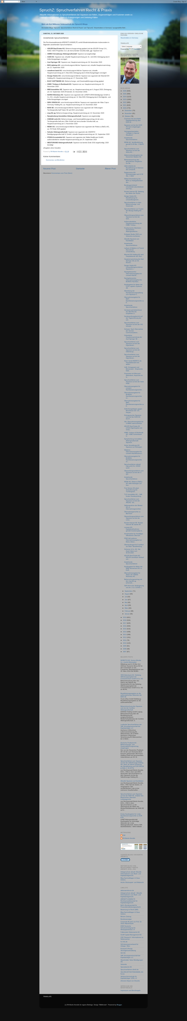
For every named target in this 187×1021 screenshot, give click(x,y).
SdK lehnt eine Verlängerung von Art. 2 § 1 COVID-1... (134, 586)
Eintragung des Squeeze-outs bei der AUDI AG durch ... (133, 417)
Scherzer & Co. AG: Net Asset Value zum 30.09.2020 (132, 551)
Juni (126, 599)
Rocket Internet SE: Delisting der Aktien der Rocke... (134, 192)
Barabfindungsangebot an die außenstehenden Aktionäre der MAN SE (131, 695)
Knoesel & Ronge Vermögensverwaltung (128, 949)
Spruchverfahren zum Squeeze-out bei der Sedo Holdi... (134, 381)
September (129, 591)
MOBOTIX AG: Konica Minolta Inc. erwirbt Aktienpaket (131, 661)
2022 (125, 102)
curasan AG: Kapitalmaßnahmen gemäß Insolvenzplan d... (133, 529)
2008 (125, 649)
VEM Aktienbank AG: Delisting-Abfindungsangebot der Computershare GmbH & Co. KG (132, 676)
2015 (125, 629)
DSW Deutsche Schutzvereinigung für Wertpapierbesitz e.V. (128, 927)
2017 (125, 623)
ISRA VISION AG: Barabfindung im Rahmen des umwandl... (133, 167)
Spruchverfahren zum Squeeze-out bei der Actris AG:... (132, 150)
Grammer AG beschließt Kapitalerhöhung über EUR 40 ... (132, 120)
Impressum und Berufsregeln (130, 990)
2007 (125, 651)
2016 (125, 626)
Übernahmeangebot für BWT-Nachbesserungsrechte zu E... (134, 299)
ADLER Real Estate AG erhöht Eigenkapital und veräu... (133, 428)
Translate (136, 49)
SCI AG (123, 953)
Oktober (128, 116)
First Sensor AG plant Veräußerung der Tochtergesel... (131, 489)
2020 (125, 108)
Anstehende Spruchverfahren (130, 138)
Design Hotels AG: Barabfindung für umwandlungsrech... (132, 197)
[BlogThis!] (80, 152)
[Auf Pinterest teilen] (86, 152)
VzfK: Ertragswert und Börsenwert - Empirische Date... (133, 369)
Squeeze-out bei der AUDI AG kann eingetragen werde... (133, 126)
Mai (126, 602)
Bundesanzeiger (126, 919)
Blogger (119, 1005)
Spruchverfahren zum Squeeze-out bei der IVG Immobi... (133, 324)
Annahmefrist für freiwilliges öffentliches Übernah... (133, 534)
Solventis (124, 964)
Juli (126, 597)
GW (124, 835)
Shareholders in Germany (129, 38)
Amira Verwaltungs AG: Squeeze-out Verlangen (133, 446)
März (127, 608)
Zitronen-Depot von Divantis (130, 981)
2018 (125, 620)
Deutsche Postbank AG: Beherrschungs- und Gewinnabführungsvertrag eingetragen (129, 745)
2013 (125, 634)
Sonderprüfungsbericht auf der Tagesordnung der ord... (133, 318)
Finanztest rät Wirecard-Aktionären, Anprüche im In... (133, 375)
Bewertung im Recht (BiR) (129, 909)
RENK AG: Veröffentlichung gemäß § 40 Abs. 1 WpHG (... (134, 144)
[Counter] (125, 861)
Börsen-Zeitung (126, 916)
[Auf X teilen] (82, 152)
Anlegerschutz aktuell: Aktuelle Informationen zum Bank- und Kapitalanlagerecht (131, 873)
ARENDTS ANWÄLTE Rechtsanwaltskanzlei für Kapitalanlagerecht (129, 900)
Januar (127, 614)
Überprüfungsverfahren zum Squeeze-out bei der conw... (134, 518)
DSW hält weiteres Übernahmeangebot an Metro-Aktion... (133, 540)
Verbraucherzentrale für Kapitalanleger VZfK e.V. (129, 977)
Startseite (80, 168)
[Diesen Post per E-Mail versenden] (78, 152)
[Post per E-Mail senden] (73, 151)
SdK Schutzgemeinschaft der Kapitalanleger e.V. (130, 956)
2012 (125, 637)
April (126, 605)
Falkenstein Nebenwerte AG (130, 932)
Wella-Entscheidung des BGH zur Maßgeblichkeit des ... (133, 180)
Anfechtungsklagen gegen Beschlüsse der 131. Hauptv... (133, 410)
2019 (125, 617)
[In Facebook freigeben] (84, 152)
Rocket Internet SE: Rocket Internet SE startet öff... (133, 523)
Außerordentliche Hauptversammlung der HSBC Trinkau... (133, 223)
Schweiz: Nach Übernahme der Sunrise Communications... (133, 330)
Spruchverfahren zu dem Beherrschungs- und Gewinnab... (132, 204)
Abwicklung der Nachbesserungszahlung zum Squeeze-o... (133, 292)
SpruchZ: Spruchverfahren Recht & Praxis (75, 10)
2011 (125, 640)
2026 (125, 91)
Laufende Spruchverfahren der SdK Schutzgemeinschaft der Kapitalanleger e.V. (131, 726)
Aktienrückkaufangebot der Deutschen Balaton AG (133, 156)
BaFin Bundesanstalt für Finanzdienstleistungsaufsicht (131, 906)
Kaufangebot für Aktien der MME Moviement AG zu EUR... (133, 568)
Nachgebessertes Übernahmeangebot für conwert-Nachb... (133, 273)
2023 (125, 99)
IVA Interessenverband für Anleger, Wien (129, 945)
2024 (125, 96)
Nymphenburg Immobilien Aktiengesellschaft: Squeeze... (133, 440)
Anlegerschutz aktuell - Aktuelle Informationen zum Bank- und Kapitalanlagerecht (131, 894)
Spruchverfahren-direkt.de (130, 969)
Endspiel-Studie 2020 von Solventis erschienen (133, 235)
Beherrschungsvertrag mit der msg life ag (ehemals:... (133, 581)
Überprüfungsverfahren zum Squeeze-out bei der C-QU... (134, 472)
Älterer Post (110, 168)
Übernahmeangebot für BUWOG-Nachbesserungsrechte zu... (133, 395)
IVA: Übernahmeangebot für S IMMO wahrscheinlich (133, 422)
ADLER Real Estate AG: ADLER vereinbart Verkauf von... (134, 557)
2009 (125, 646)
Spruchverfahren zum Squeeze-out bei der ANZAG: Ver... (132, 500)
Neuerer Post (49, 168)
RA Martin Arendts (129, 838)
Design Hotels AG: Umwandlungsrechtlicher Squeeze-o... (133, 267)
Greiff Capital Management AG (131, 935)
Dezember (128, 110)
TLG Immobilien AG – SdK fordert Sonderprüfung (133, 495)
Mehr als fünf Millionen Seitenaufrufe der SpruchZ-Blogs (65, 24)
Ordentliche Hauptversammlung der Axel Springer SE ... (133, 337)
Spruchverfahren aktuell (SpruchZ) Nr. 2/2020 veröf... (132, 466)
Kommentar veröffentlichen (55, 160)
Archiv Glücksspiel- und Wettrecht (132, 882)
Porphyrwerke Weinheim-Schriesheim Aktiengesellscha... (133, 229)
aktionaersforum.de (127, 890)
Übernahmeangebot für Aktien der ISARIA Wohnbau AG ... (132, 574)
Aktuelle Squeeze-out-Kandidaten (131, 239)
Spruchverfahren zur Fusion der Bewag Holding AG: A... (133, 210)
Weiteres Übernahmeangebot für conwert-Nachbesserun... (133, 451)
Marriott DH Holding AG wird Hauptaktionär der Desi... (133, 255)
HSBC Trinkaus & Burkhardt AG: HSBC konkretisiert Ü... (133, 434)
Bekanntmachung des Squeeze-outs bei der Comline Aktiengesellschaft (132, 708)
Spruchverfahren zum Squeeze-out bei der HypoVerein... (132, 343)
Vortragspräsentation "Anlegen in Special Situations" (131, 133)
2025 (125, 94)
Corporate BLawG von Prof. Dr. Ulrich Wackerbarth (131, 922)
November (128, 113)
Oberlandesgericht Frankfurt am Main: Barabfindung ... (134, 545)
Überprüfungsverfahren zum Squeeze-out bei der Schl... (134, 216)
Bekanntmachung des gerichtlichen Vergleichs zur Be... (133, 161)
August (127, 594)
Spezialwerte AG (126, 967)
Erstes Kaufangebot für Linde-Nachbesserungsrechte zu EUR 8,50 (131, 815)
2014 (125, 632)
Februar (128, 611)
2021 (125, 105)
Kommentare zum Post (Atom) (62, 173)
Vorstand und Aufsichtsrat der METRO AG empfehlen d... (133, 311)
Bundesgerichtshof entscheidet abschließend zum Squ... (133, 186)
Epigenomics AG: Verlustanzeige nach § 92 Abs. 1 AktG (133, 174)
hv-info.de (124, 942)
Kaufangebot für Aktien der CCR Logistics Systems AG (133, 286)
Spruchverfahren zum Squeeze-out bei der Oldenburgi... (132, 349)
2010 (125, 643)
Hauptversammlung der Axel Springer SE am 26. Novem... (134, 260)
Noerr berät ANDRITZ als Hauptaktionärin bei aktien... (132, 362)
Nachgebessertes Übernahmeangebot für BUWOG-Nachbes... (133, 279)
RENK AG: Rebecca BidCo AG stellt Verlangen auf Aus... (133, 483)
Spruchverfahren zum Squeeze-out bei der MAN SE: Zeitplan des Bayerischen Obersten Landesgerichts (132, 796)
